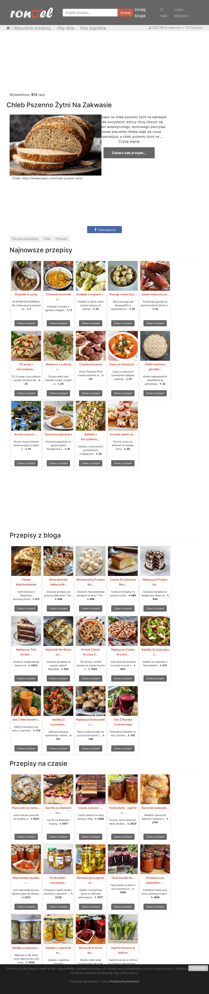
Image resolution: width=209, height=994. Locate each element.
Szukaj (125, 13)
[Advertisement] (104, 63)
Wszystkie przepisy (32, 28)
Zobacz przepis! (26, 323)
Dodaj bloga (140, 12)
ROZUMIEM (198, 968)
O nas (163, 12)
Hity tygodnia (93, 28)
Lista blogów (181, 12)
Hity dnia (65, 28)
